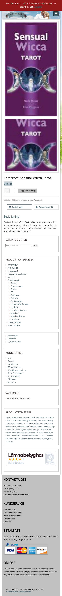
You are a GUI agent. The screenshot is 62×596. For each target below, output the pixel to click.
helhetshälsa (47, 423)
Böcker (14, 289)
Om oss (11, 361)
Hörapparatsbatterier (17, 274)
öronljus (9, 441)
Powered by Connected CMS (18, 591)
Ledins (39, 426)
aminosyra (15, 417)
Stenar (14, 283)
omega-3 (36, 429)
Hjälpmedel (13, 271)
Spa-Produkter (14, 325)
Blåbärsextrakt (38, 417)
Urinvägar (22, 438)
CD (12, 292)
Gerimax (41, 420)
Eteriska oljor (16, 301)
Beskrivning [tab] (17, 207)
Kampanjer (12, 335)
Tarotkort (38, 200)
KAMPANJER (13, 265)
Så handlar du (14, 367)
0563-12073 (12, 494)
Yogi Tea (48, 438)
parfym (11, 277)
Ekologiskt (26, 420)
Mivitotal (16, 429)
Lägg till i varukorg (27, 190)
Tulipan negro (11, 438)
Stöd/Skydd (48, 432)
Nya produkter (14, 341)
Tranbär (49, 435)
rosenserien (30, 432)
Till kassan (12, 379)
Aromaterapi (28, 200)
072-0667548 (23, 494)
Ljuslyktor (15, 307)
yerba (42, 438)
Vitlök (29, 438)
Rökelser (15, 313)
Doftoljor (14, 298)
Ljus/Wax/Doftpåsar (20, 304)
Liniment (46, 426)
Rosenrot (20, 432)
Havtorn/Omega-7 (33, 423)
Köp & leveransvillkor (17, 370)
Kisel (14, 426)
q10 (50, 429)
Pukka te (44, 429)
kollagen (20, 426)
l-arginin (32, 426)
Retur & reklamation (16, 373)
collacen (12, 420)
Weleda (35, 438)
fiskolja (34, 420)
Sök (35, 246)
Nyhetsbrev (13, 364)
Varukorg (12, 382)
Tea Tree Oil (40, 435)
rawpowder (10, 432)
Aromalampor (17, 286)
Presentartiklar (14, 322)
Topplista (12, 338)
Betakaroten (25, 417)
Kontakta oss (13, 376)
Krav (27, 426)
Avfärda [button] (38, 6)
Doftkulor (15, 295)
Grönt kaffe (10, 423)
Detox (18, 420)
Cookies (7, 521)
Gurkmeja (20, 423)
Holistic (8, 426)
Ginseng (49, 420)
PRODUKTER (13, 268)
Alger (7, 417)
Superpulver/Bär (27, 435)
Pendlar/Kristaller (18, 310)
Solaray (39, 432)
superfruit (15, 435)
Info (9, 358)
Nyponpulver (26, 429)
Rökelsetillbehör (18, 316)
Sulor (7, 435)
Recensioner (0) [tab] (46, 207)
